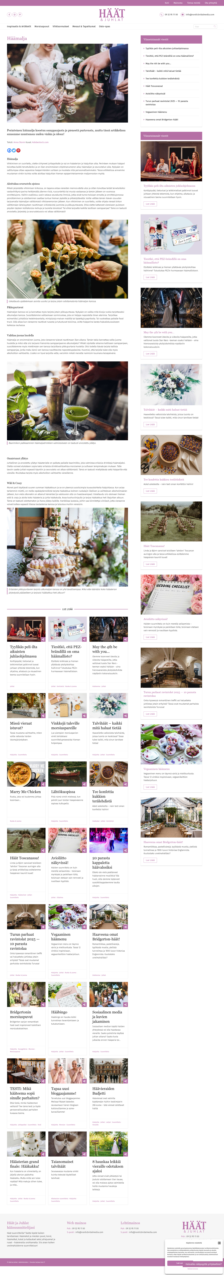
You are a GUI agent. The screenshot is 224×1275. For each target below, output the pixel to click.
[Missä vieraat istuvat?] (26, 705)
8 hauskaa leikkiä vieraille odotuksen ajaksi (107, 1166)
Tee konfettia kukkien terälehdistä (103, 796)
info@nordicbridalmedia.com (200, 15)
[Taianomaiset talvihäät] (67, 1144)
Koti (167, 3)
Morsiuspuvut (15, 1052)
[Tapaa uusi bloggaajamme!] (67, 1070)
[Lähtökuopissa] (67, 773)
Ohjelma (60, 897)
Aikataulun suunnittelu (59, 1199)
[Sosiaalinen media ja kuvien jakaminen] (108, 994)
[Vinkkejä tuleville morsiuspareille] (67, 705)
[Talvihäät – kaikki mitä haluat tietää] (108, 705)
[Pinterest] (18, 150)
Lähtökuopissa (63, 791)
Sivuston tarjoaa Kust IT (37, 1262)
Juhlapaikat (22, 1125)
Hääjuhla (13, 755)
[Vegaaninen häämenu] (67, 916)
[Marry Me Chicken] (26, 773)
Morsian (32, 1049)
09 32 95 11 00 (171, 15)
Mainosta (178, 3)
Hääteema (96, 686)
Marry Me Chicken (25, 791)
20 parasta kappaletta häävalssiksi (102, 862)
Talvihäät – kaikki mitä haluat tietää (107, 725)
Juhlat (12, 686)
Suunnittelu (22, 755)
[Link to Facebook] (9, 14)
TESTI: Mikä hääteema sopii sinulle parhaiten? (24, 1093)
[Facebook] (9, 150)
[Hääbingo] (67, 994)
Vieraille (95, 1125)
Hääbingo (59, 1012)
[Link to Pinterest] (20, 14)
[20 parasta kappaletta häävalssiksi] (108, 840)
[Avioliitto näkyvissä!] (67, 840)
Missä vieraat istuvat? (21, 725)
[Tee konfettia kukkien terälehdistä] (108, 773)
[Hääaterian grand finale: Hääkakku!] (26, 1144)
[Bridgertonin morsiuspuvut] (26, 994)
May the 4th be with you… (104, 649)
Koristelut (60, 686)
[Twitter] (14, 150)
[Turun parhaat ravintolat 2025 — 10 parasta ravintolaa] (26, 916)
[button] (219, 1243)
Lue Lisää (150, 204)
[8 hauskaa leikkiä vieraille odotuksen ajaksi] (108, 1144)
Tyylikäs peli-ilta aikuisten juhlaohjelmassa (23, 651)
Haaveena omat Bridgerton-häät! (106, 936)
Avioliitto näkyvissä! (155, 93)
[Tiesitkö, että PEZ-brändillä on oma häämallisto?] (67, 629)
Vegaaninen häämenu (60, 936)
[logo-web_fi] (112, 14)
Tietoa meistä (193, 3)
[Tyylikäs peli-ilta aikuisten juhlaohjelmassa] (26, 629)
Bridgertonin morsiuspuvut (21, 1014)
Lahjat (108, 1122)
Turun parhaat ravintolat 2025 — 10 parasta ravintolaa (25, 941)
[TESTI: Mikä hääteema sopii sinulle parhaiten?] (26, 1070)
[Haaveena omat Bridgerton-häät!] (108, 916)
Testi (39, 1125)
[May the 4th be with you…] (108, 629)
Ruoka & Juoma (71, 686)
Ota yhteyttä (211, 3)
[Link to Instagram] (14, 14)
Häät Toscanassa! (24, 858)
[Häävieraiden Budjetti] (108, 1070)
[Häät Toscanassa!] (26, 840)
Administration (23, 1262)
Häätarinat (22, 895)
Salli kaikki (180, 1263)
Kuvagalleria (22, 1049)
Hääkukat (96, 821)
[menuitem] (167, 3)
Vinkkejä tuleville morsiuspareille (65, 725)
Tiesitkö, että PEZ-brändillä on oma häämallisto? (66, 651)
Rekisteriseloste (193, 1269)
